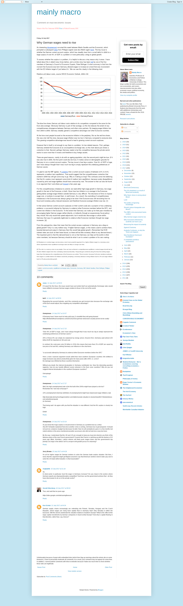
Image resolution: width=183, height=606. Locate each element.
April (126, 251)
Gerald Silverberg (49, 488)
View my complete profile (128, 95)
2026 (124, 142)
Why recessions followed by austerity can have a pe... (133, 220)
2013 (124, 272)
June (126, 245)
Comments (127, 131)
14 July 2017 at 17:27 (59, 383)
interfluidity (127, 344)
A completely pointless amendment (131, 240)
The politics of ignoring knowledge (131, 203)
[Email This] (66, 265)
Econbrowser (127, 329)
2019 (124, 162)
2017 (124, 168)
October (127, 176)
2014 (124, 269)
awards (128, 114)
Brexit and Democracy (131, 187)
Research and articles (127, 119)
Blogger (100, 590)
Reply (45, 291)
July (125, 185)
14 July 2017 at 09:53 (54, 298)
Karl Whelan (127, 355)
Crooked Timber (128, 326)
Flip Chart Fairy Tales (130, 337)
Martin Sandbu (90, 268)
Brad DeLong (127, 306)
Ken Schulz (47, 505)
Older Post (108, 567)
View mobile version (75, 571)
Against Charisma (130, 227)
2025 (124, 145)
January (127, 260)
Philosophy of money (130, 379)
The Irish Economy (129, 391)
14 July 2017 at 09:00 (54, 283)
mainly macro (59, 12)
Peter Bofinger (100, 268)
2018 (124, 165)
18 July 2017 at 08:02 (63, 488)
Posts (125, 128)
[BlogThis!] (68, 265)
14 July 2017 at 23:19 (59, 422)
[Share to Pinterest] (76, 265)
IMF (84, 268)
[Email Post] (62, 265)
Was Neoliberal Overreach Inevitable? (133, 236)
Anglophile (46, 469)
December (128, 170)
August (126, 182)
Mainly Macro (136, 72)
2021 (124, 156)
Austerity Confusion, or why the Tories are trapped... (134, 231)
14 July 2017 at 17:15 (59, 328)
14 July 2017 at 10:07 (59, 313)
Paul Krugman (128, 375)
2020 (124, 159)
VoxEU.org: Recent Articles (132, 406)
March (126, 254)
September (128, 179)
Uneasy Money (128, 399)
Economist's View (129, 333)
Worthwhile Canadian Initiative (133, 409)
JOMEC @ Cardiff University (133, 351)
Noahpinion (127, 371)
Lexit (125, 200)
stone (45, 283)
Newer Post (41, 567)
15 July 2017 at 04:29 (59, 451)
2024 (124, 148)
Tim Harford (127, 395)
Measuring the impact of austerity (135, 224)
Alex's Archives (128, 297)
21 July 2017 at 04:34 (58, 505)
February (127, 257)
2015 (124, 266)
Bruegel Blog (127, 309)
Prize (60, 28)
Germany (80, 268)
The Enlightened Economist (132, 388)
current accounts (47, 268)
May (125, 248)
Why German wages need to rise (135, 217)
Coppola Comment (129, 322)
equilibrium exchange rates (62, 268)
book (124, 104)
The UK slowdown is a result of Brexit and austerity (134, 191)
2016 (124, 263)
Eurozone (73, 268)
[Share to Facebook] (73, 265)
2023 (124, 150)
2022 (124, 153)
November (128, 173)
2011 (124, 278)
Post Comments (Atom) (53, 577)
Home (75, 567)
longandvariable (128, 358)
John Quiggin (127, 347)
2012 (124, 275)
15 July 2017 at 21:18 (58, 469)
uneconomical (128, 402)
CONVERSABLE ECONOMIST (133, 319)
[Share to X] (71, 265)
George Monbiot (128, 340)
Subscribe (133, 60)
